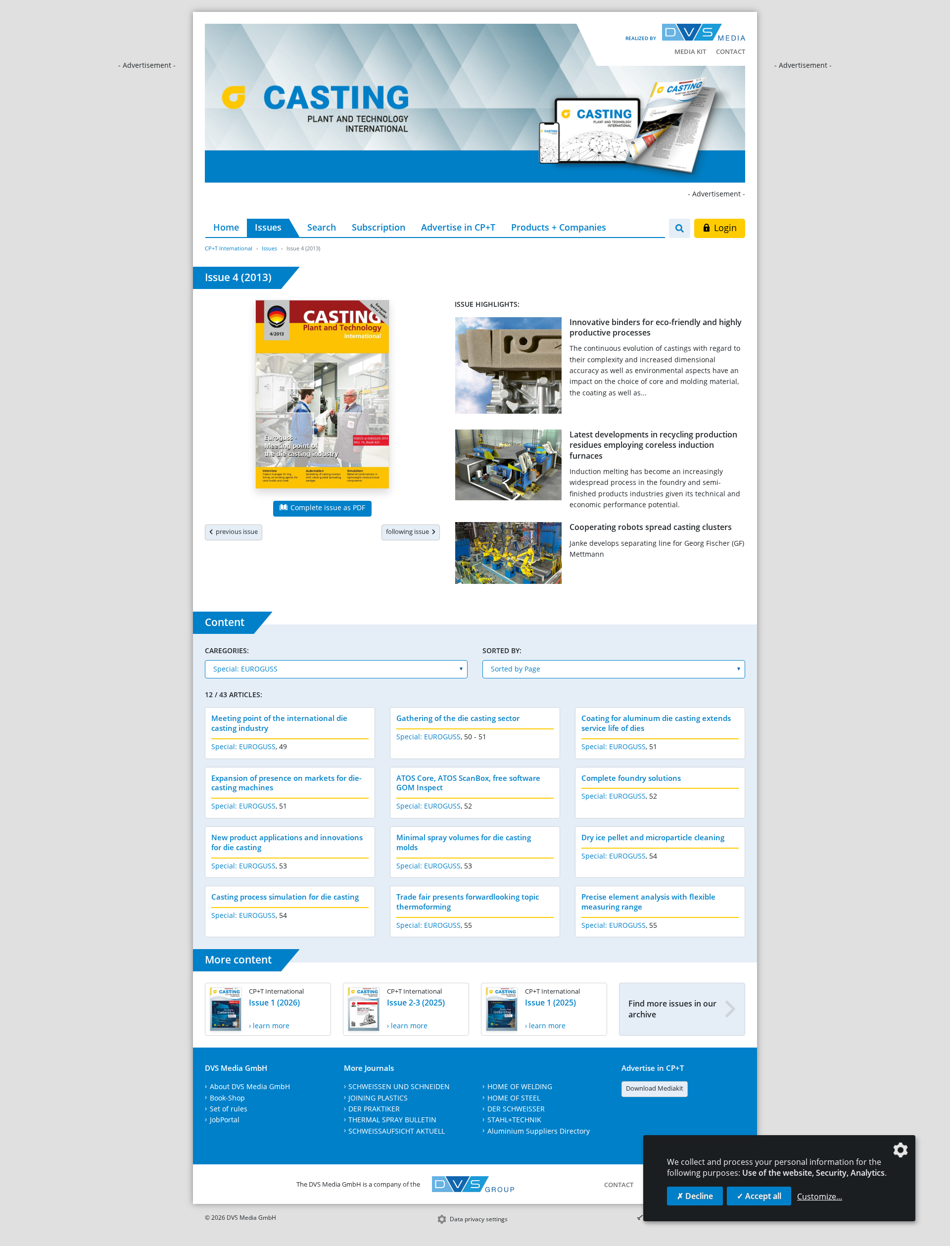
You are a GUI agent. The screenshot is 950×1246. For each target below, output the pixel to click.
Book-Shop (227, 1097)
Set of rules (228, 1108)
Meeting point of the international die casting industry (279, 723)
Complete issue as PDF (326, 507)
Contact (730, 51)
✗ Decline (695, 1196)
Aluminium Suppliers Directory (538, 1131)
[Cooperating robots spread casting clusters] (508, 555)
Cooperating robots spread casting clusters (651, 527)
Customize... (819, 1196)
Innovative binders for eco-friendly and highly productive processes (656, 327)
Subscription (378, 227)
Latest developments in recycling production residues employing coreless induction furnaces (653, 445)
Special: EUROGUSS (243, 746)
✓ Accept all (759, 1196)
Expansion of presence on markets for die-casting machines (286, 783)
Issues (268, 227)
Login (724, 228)
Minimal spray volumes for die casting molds (463, 842)
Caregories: (227, 650)
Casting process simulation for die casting (285, 897)
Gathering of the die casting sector (458, 718)
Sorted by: (502, 650)
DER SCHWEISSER (516, 1108)
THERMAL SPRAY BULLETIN (392, 1119)
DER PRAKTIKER (374, 1108)
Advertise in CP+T (458, 227)
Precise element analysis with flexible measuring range (648, 901)
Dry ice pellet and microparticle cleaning (652, 837)
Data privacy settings (479, 1219)
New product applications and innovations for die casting (287, 842)
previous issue (235, 531)
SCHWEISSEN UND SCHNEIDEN (399, 1086)
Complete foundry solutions (631, 778)
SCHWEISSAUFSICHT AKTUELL (396, 1131)
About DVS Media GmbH (250, 1086)
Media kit (690, 51)
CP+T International (228, 248)
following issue (409, 531)
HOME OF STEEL (513, 1097)
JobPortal (224, 1119)
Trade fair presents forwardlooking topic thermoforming (467, 901)
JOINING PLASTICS (378, 1097)
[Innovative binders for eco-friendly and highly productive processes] (508, 367)
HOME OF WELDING (519, 1086)
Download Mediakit (654, 1088)
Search (321, 227)
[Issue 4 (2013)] (322, 396)
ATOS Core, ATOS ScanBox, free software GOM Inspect (468, 783)
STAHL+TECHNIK (514, 1119)
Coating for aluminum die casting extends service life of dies (656, 723)
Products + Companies (558, 227)
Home (226, 227)
